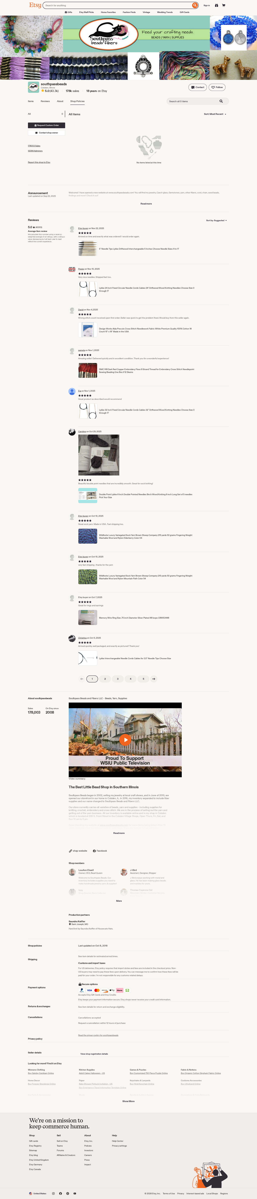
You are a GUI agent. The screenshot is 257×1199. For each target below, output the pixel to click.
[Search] (195, 5)
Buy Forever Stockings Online (42, 1084)
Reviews (45, 101)
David (80, 309)
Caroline (82, 431)
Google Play (62, 1179)
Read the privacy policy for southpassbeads (98, 1035)
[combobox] (117, 5)
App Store (39, 1179)
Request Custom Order (48, 125)
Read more (146, 203)
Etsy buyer (83, 228)
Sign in (207, 5)
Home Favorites (108, 12)
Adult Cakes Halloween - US (92, 1073)
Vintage (146, 12)
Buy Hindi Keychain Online (142, 1084)
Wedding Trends (165, 12)
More (119, 900)
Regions (224, 1193)
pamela (81, 350)
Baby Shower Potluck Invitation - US (95, 1084)
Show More (128, 1101)
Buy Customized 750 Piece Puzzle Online (149, 1073)
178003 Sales (34, 146)
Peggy (81, 269)
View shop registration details (94, 1054)
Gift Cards (184, 12)
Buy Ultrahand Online (190, 1084)
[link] (81, 678)
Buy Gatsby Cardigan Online (41, 1073)
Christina (82, 638)
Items (31, 101)
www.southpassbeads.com (114, 825)
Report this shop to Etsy (39, 162)
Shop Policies (77, 101)
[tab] (46, 114)
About (60, 101)
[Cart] (223, 5)
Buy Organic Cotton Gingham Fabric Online (201, 1073)
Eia (79, 391)
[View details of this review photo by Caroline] (98, 455)
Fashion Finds (129, 12)
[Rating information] (42, 91)
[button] (197, 87)
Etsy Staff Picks (86, 12)
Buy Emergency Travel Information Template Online (102, 1087)
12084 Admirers (35, 151)
